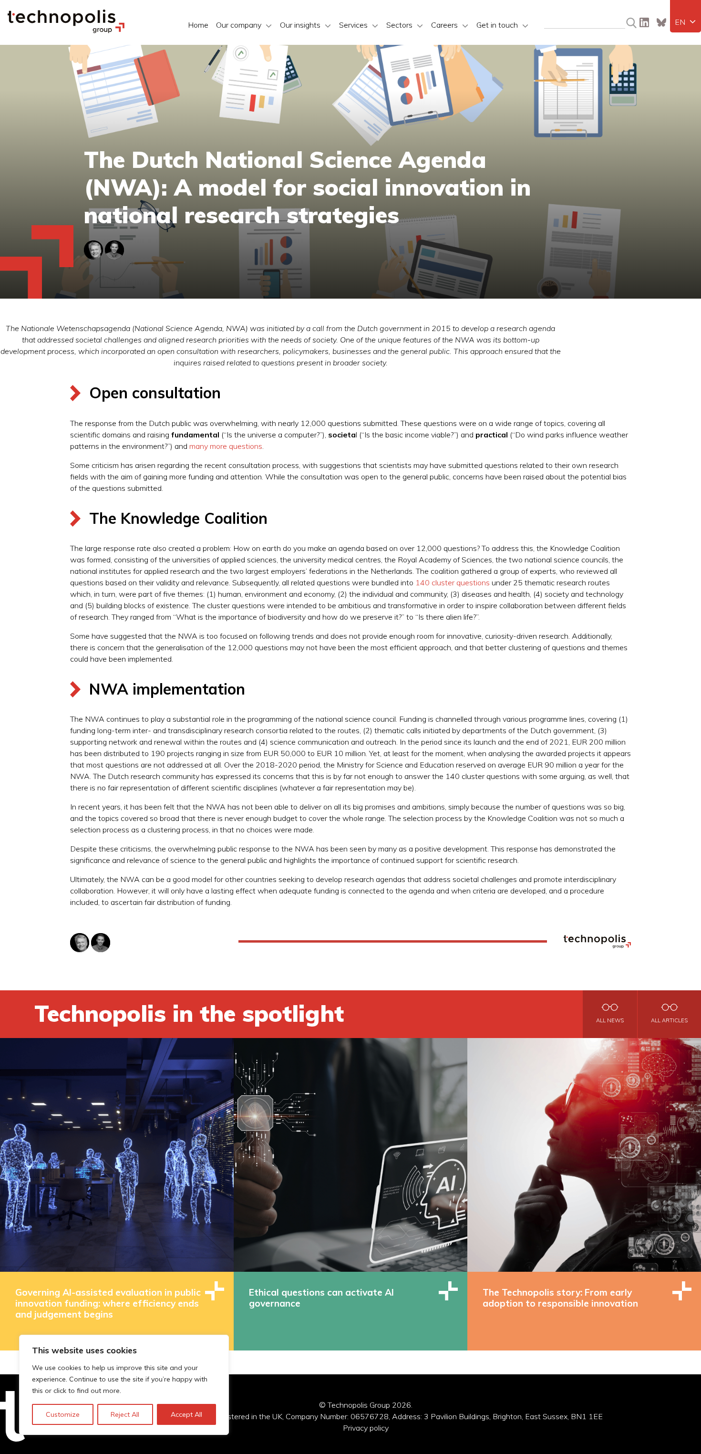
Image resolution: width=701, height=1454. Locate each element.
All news (610, 1020)
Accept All (186, 1414)
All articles (669, 1020)
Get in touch (497, 25)
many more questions (225, 446)
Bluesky (661, 22)
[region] (124, 1385)
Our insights (300, 25)
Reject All (125, 1414)
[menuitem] (685, 22)
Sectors (399, 25)
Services (353, 25)
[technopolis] (66, 30)
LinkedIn (644, 22)
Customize (63, 1414)
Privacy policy (366, 1428)
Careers (444, 25)
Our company (238, 25)
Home (198, 25)
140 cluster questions (452, 582)
